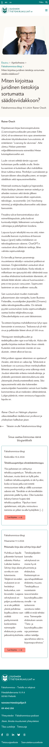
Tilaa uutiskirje (8, 726)
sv (11, 2)
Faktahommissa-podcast (27, 715)
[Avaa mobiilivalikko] (46, 10)
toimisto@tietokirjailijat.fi (13, 702)
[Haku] (46, 2)
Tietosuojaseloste (9, 742)
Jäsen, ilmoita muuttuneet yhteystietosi (20, 721)
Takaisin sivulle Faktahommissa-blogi (23, 426)
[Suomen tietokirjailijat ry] (17, 10)
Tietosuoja (22, 726)
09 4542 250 (7, 708)
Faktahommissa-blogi (11, 66)
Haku (41, 2)
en (6, 2)
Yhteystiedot (7, 715)
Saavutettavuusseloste (32, 742)
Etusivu (4, 62)
